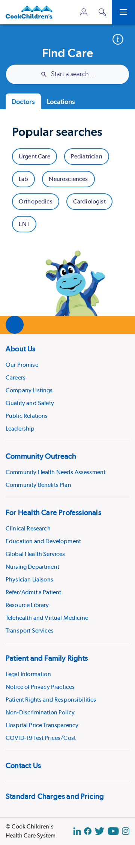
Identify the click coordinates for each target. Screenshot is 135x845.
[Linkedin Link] (77, 831)
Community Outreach (41, 456)
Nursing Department (32, 566)
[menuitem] (67, 387)
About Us (21, 348)
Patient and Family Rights (47, 658)
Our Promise (22, 364)
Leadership (20, 428)
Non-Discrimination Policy (40, 712)
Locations (61, 101)
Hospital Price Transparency (42, 725)
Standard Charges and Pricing (55, 796)
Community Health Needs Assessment (55, 472)
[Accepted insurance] (120, 39)
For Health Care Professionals (53, 512)
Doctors (23, 101)
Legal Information (28, 674)
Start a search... (72, 74)
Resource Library (27, 605)
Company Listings (29, 390)
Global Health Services (35, 553)
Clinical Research (28, 528)
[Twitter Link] (99, 831)
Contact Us (23, 765)
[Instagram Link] (125, 831)
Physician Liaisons (29, 579)
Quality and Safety (30, 403)
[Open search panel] (102, 12)
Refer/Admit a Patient (33, 592)
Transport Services (30, 630)
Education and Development (43, 541)
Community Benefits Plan (38, 484)
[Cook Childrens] (29, 12)
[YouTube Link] (113, 831)
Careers (16, 377)
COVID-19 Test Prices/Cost (41, 737)
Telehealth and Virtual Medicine (47, 617)
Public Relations (27, 415)
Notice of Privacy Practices (40, 686)
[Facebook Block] (88, 831)
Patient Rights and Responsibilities (51, 699)
